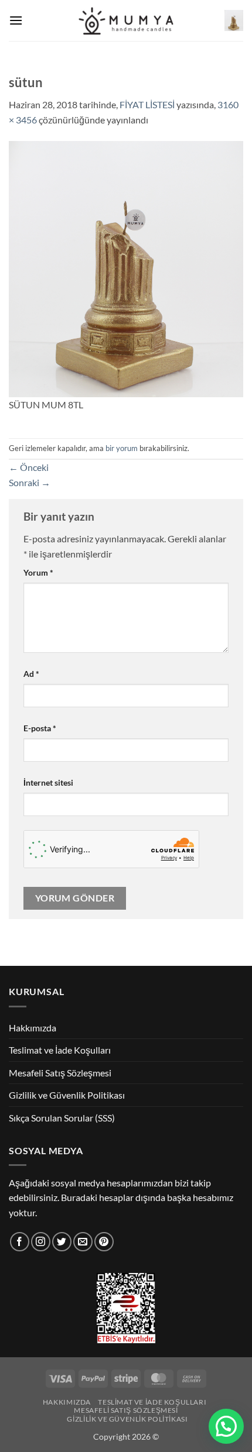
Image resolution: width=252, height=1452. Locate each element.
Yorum (38, 572)
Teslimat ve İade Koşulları (60, 1049)
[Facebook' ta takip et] (19, 1241)
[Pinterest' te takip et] (104, 1241)
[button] (16, 20)
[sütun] (126, 267)
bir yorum (121, 448)
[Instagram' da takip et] (40, 1241)
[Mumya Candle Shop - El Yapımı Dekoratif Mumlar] (126, 21)
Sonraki (29, 482)
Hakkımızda (32, 1027)
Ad (31, 674)
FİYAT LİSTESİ (147, 104)
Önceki (29, 467)
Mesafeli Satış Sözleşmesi (60, 1072)
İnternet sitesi (48, 782)
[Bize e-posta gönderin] (83, 1241)
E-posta (39, 728)
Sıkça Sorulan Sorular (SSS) (62, 1117)
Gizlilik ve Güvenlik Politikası (67, 1094)
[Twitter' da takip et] (61, 1241)
